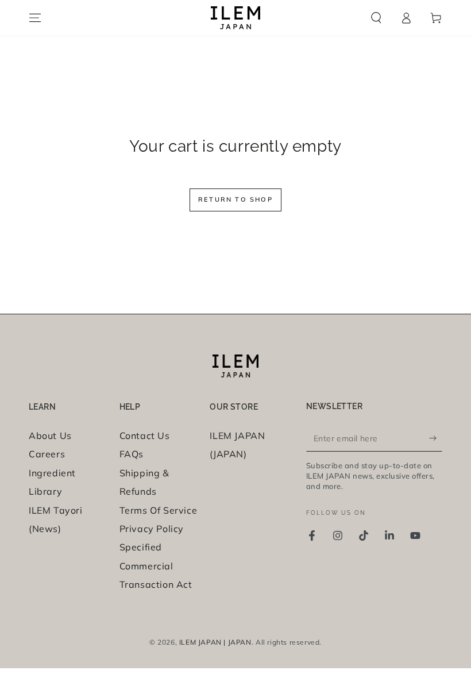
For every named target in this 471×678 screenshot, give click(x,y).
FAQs (131, 454)
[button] (376, 17)
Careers (47, 454)
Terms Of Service (158, 510)
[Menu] (35, 17)
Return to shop (235, 199)
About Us (50, 435)
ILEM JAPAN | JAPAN (215, 642)
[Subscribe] (435, 438)
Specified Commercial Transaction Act (155, 565)
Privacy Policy (151, 528)
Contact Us (144, 435)
